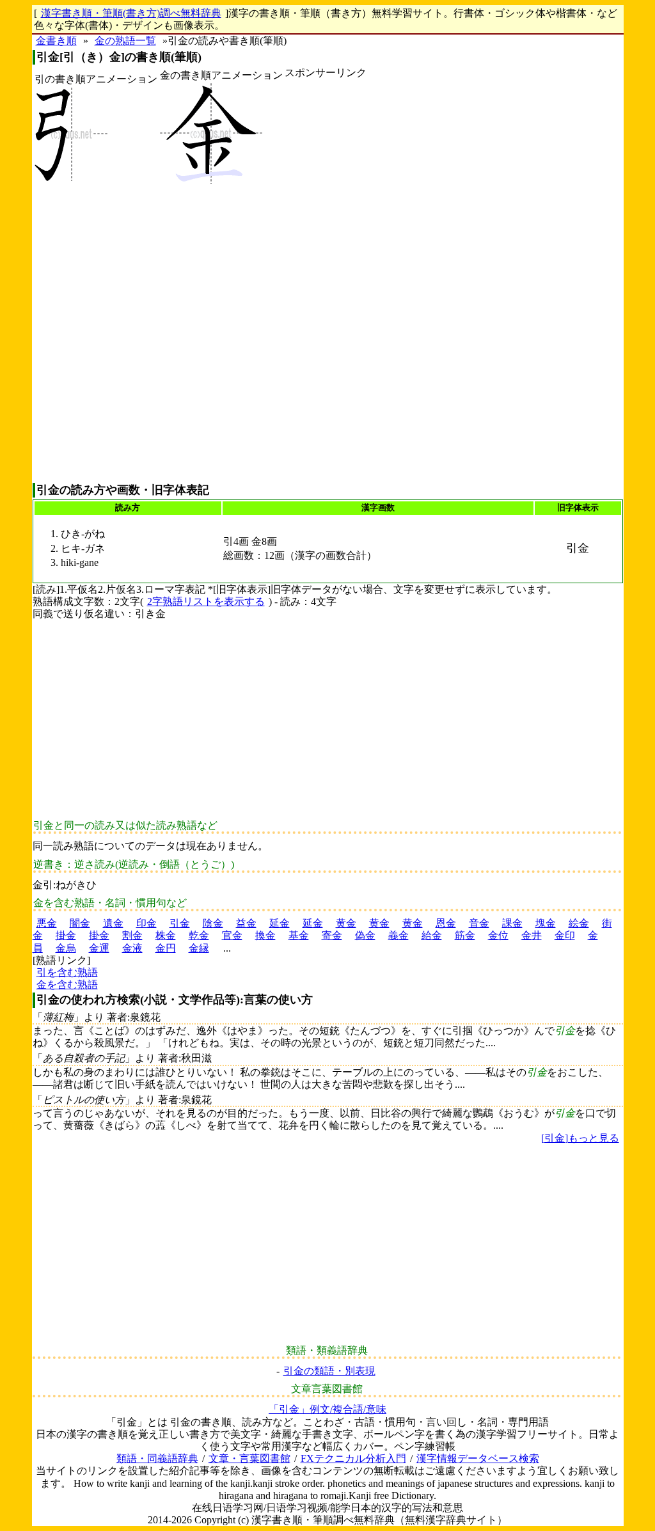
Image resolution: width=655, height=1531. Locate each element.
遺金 (113, 923)
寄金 (332, 935)
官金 (232, 935)
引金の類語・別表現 (329, 1370)
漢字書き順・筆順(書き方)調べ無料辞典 (131, 13)
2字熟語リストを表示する (206, 601)
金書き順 (56, 40)
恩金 (446, 923)
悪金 (46, 923)
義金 (398, 935)
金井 (531, 935)
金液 (132, 948)
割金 (132, 935)
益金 (246, 923)
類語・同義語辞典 (157, 1458)
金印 (565, 935)
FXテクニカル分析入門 (353, 1458)
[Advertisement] (326, 281)
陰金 (213, 923)
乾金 (199, 935)
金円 (165, 948)
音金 (479, 923)
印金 (146, 923)
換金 (265, 935)
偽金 (365, 935)
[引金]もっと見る (580, 1138)
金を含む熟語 (67, 984)
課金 (512, 923)
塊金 (545, 923)
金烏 (66, 948)
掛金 (66, 935)
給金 (432, 935)
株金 (165, 935)
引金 (180, 923)
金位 (498, 935)
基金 (298, 935)
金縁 (199, 948)
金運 (99, 948)
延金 (279, 923)
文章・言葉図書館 (249, 1458)
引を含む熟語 (67, 972)
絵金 (579, 923)
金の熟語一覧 (125, 40)
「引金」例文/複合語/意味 (327, 1409)
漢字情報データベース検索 (477, 1458)
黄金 (346, 923)
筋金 (465, 935)
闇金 (80, 923)
